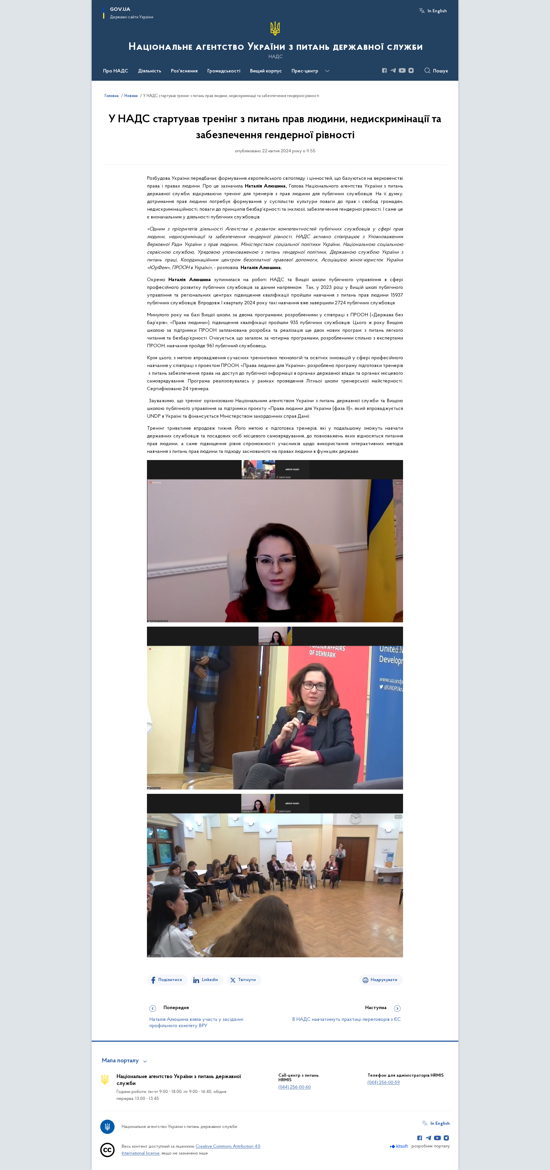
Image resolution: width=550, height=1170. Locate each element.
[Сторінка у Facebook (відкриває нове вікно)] (384, 70)
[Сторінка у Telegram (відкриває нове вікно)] (393, 70)
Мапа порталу (120, 1061)
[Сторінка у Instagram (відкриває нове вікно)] (411, 70)
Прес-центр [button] (305, 71)
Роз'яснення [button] (184, 71)
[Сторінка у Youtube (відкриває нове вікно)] (402, 70)
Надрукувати (384, 980)
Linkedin (210, 980)
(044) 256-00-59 (384, 1082)
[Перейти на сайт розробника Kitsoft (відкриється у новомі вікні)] (399, 1146)
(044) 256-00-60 (294, 1087)
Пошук (440, 71)
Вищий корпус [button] (266, 71)
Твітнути (247, 980)
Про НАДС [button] (115, 71)
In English (437, 11)
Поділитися (170, 980)
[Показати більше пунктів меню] (327, 71)
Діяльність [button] (149, 71)
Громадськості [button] (223, 71)
